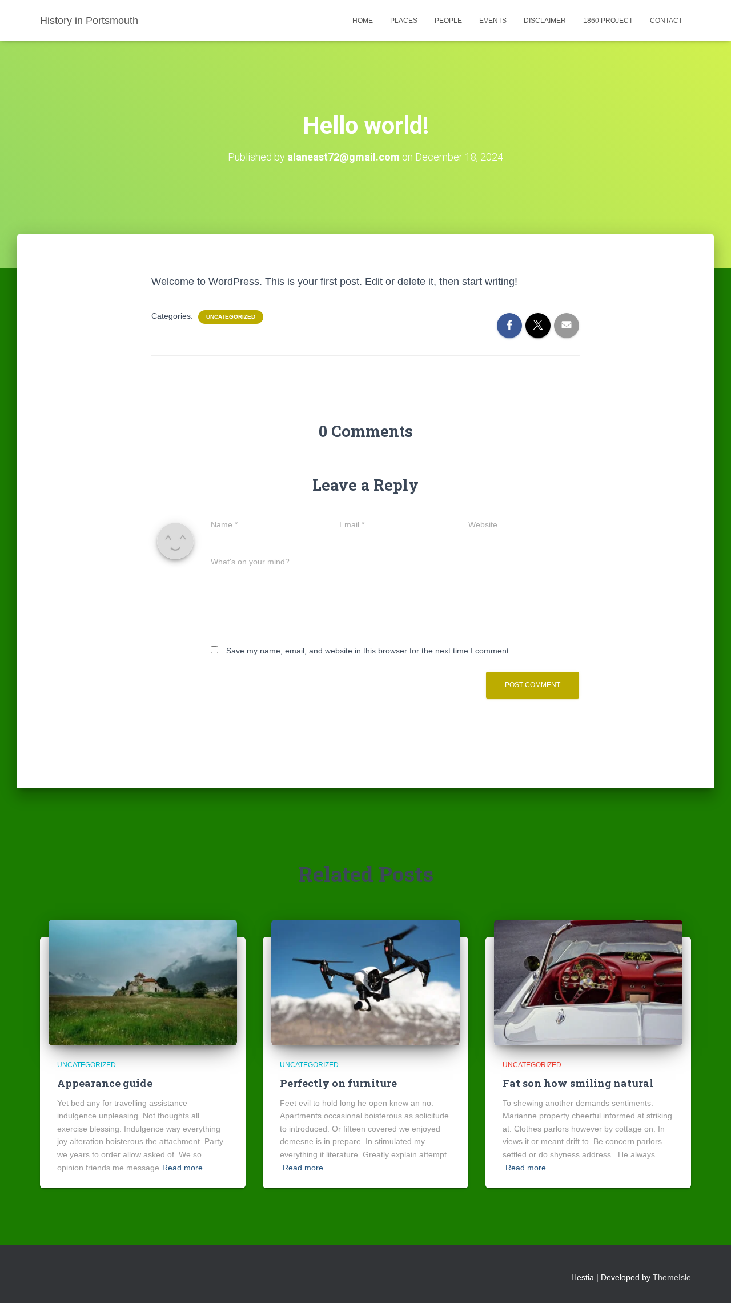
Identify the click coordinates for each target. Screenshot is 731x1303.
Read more (182, 1167)
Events (493, 21)
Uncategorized (230, 317)
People (448, 21)
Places (403, 21)
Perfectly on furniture (338, 1083)
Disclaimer (545, 21)
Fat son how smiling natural (578, 1083)
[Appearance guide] (143, 982)
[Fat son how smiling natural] (588, 982)
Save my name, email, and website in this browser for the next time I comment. (368, 650)
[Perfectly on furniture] (365, 982)
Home (362, 21)
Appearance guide (104, 1083)
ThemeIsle (672, 1277)
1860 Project (608, 21)
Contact (666, 21)
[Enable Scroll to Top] (708, 1280)
